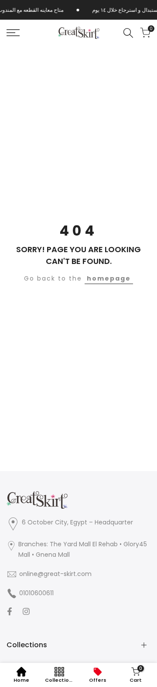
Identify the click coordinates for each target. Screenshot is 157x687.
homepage (109, 278)
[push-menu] (13, 33)
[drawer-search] (128, 33)
